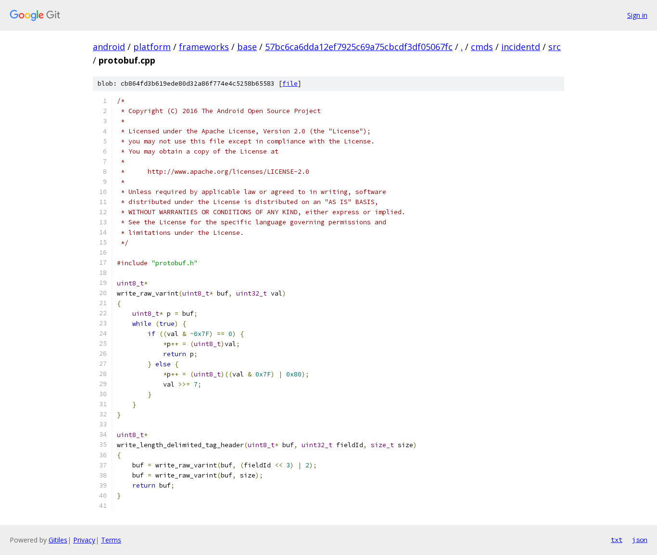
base (247, 46)
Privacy (84, 539)
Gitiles (58, 539)
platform (152, 46)
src (554, 46)
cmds (482, 46)
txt (616, 539)
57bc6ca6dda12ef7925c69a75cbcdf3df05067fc (359, 46)
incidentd (520, 46)
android (109, 46)
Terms (111, 539)
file (290, 83)
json (639, 539)
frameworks (204, 46)
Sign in (637, 15)
